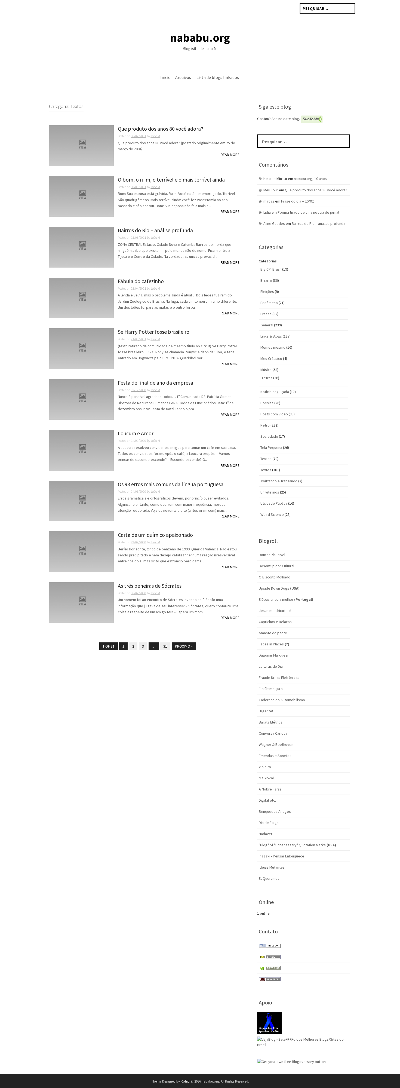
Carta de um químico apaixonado (155, 535)
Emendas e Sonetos (275, 755)
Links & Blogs (271, 336)
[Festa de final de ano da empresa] (81, 399)
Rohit (185, 1081)
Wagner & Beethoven (276, 744)
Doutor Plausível (272, 554)
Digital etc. (267, 800)
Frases (266, 313)
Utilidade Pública (273, 503)
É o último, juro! (271, 688)
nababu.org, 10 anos (310, 178)
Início (165, 77)
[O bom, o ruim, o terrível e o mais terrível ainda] (81, 196)
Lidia (267, 212)
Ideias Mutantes (272, 867)
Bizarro (266, 280)
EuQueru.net (269, 878)
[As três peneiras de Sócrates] (81, 602)
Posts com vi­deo (274, 414)
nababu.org (200, 37)
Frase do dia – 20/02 (297, 201)
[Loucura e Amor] (81, 449)
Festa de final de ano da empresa (155, 383)
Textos (265, 469)
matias (268, 201)
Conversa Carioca (273, 733)
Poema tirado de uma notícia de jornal (308, 212)
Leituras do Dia (271, 666)
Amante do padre (273, 632)
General (266, 325)
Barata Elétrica (270, 722)
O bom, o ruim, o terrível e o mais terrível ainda (171, 180)
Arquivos (183, 77)
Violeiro (265, 766)
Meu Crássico (271, 358)
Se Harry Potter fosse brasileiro (153, 332)
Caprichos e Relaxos (275, 621)
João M (155, 136)
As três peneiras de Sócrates (149, 586)
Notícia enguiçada (274, 391)
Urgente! (266, 711)
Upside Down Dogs (279, 588)
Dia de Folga (269, 822)
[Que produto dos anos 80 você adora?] (81, 145)
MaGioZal (266, 778)
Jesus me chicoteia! (275, 610)
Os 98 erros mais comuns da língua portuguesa (170, 484)
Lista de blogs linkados (217, 77)
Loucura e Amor (135, 433)
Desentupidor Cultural (276, 565)
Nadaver (265, 833)
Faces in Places (274, 644)
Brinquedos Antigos (275, 811)
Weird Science (272, 514)
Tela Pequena (271, 447)
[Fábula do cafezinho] (81, 297)
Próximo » (184, 646)
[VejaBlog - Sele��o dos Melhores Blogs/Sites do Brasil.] (303, 1041)
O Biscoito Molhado (274, 577)
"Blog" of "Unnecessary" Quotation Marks (297, 844)
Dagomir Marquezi (273, 655)
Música (266, 369)
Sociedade (269, 436)
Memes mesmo (272, 347)
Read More (230, 154)
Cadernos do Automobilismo (282, 699)
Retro (265, 425)
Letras (267, 377)
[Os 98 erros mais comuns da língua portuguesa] (81, 500)
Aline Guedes (274, 223)
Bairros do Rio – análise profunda (155, 230)
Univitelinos (269, 492)
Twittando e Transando (278, 481)
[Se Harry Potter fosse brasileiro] (81, 348)
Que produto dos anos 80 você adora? (160, 129)
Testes (266, 458)
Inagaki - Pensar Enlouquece (281, 856)
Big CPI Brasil (270, 269)
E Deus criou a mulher (286, 599)
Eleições (267, 291)
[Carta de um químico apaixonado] (81, 551)
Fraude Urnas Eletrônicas (279, 677)
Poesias (266, 402)
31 (165, 646)
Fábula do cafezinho (141, 281)
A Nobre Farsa (270, 789)
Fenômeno (269, 302)
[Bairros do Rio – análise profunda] (81, 246)
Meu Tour (270, 190)
